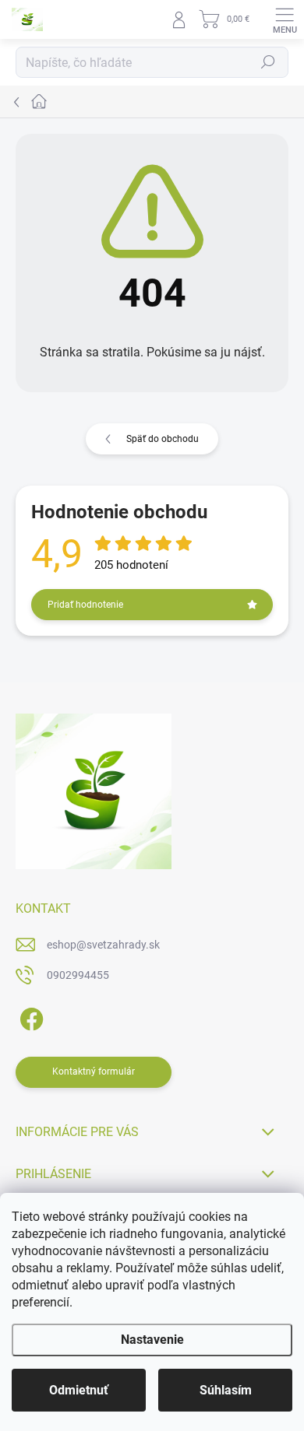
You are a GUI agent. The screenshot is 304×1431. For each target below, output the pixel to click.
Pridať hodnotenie (85, 604)
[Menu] (284, 19)
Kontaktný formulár (93, 1071)
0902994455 (78, 975)
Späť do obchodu (162, 438)
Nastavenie (152, 1339)
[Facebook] (29, 1016)
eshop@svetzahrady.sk (103, 944)
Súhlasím (226, 1390)
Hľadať (268, 62)
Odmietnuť (78, 1390)
